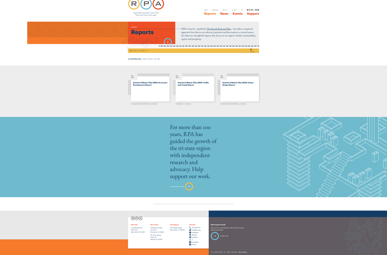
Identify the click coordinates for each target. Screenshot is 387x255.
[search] (241, 10)
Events (238, 13)
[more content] (168, 41)
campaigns (215, 10)
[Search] (131, 50)
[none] (149, 87)
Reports (210, 13)
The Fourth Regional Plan (219, 28)
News (224, 13)
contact (234, 10)
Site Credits (242, 252)
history (225, 10)
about (206, 10)
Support (253, 13)
